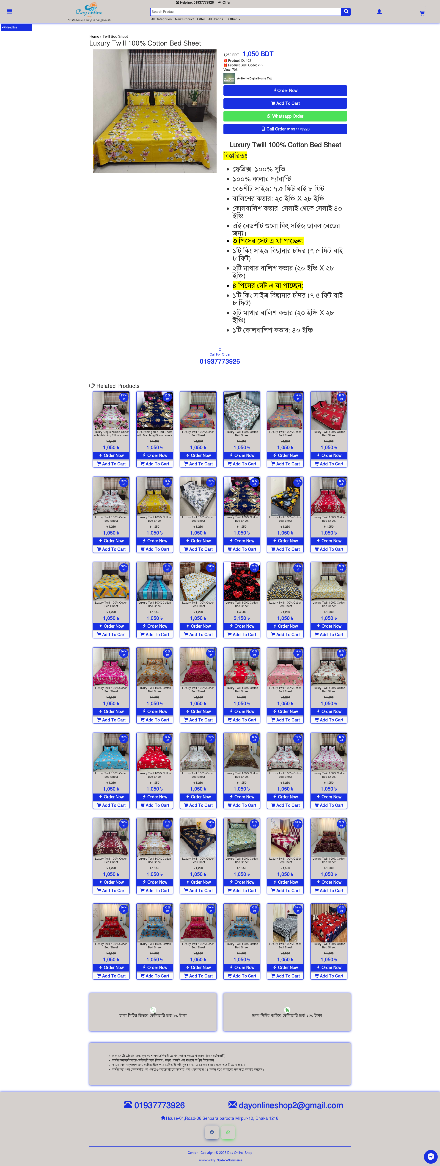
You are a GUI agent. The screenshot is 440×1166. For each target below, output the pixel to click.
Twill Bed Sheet (115, 36)
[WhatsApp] (228, 1132)
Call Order (288, 129)
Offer (226, 3)
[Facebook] (212, 1132)
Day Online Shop (239, 1153)
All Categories (162, 19)
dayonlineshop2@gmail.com (290, 1105)
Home (94, 36)
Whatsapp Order (287, 116)
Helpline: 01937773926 (196, 3)
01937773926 (220, 361)
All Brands (216, 19)
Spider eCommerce (229, 1160)
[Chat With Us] (431, 1157)
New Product (185, 19)
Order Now (287, 90)
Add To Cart (287, 103)
